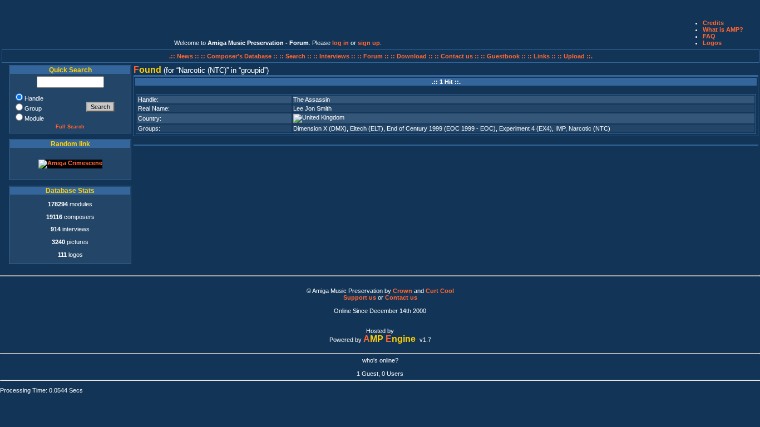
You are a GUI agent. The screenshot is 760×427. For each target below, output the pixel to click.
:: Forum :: (374, 56)
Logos (712, 42)
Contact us (401, 297)
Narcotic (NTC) (589, 128)
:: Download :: (413, 56)
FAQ (709, 36)
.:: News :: (185, 56)
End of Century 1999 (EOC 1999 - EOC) (441, 128)
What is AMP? (723, 29)
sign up (369, 42)
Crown (402, 290)
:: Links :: (541, 56)
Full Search (70, 127)
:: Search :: (296, 56)
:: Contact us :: (457, 56)
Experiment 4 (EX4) (525, 128)
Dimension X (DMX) (320, 128)
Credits (713, 22)
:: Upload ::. (575, 56)
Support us (359, 297)
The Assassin (311, 99)
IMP (560, 128)
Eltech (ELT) (366, 128)
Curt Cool (440, 290)
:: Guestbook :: (503, 56)
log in (340, 42)
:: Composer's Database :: (240, 56)
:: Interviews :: (335, 56)
